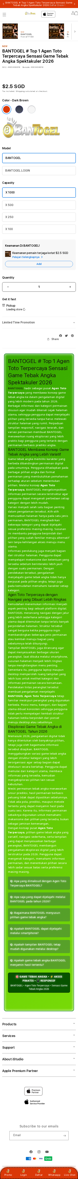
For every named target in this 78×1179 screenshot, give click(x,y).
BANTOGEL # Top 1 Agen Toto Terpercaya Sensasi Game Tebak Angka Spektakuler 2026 (39, 4)
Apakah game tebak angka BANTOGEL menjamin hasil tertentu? (38, 962)
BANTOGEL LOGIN (17, 170)
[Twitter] (67, 336)
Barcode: (26, 67)
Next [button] (74, 4)
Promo (8, 1174)
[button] (4, 14)
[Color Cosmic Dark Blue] (6, 109)
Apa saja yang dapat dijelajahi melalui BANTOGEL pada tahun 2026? (37, 899)
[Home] (31, 13)
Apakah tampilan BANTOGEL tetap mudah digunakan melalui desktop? (35, 947)
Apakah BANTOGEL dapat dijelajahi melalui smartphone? (36, 931)
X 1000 (10, 192)
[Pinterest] (73, 336)
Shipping (20, 91)
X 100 (9, 229)
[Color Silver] (32, 109)
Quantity (8, 277)
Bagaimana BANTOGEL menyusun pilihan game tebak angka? (35, 915)
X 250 (9, 217)
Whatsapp (54, 1174)
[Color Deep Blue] (19, 109)
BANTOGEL (13, 158)
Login (23, 1174)
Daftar (39, 1174)
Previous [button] (3, 4)
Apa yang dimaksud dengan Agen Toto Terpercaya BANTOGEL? (38, 883)
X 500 (9, 205)
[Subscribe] (64, 1135)
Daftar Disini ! (57, 5)
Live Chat (69, 1174)
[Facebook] (61, 336)
